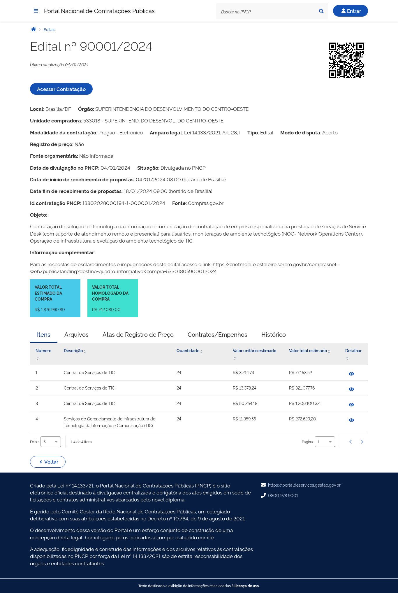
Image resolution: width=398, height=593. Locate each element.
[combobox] (51, 441)
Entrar (354, 10)
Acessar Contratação (61, 88)
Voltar (51, 461)
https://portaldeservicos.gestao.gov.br (304, 484)
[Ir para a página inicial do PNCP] (33, 29)
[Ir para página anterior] (350, 442)
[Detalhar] (351, 373)
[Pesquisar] (321, 11)
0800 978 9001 (283, 495)
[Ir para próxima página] (362, 442)
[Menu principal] (36, 11)
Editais (49, 29)
